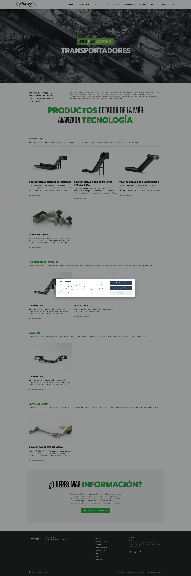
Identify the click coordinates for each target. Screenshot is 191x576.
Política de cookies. (65, 293)
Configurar (121, 293)
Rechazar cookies (121, 288)
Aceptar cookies (121, 283)
